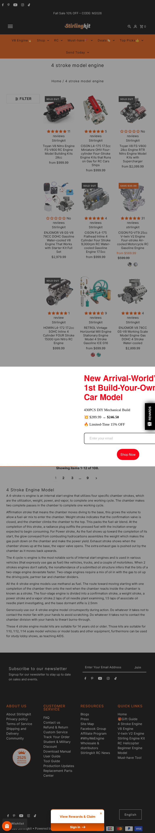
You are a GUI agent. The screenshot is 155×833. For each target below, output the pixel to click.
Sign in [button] (75, 827)
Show (7, 826)
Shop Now (128, 454)
